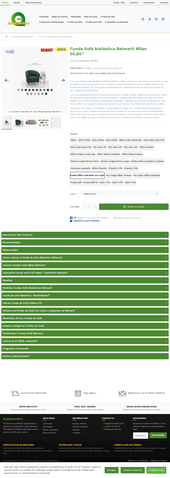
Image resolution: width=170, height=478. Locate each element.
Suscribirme (158, 435)
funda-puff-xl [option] (90, 182)
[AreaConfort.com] (18, 19)
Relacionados (10, 250)
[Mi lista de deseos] (156, 20)
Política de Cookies (158, 460)
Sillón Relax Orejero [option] (132, 154)
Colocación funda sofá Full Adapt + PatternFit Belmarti (35, 272)
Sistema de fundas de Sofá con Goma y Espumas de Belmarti (39, 310)
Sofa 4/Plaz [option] (111, 140)
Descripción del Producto (18, 234)
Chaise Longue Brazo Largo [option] (115, 161)
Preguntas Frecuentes (16, 348)
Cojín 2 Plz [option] (117, 182)
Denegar (111, 470)
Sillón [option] (73, 140)
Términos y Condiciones (137, 460)
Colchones (47, 423)
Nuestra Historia (79, 423)
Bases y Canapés (50, 430)
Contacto (76, 433)
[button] (149, 19)
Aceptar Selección (132, 470)
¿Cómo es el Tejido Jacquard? (20, 341)
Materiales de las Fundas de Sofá (22, 318)
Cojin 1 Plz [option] (104, 182)
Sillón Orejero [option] (146, 147)
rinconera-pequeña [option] (80, 168)
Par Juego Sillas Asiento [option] (119, 175)
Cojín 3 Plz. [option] (130, 182)
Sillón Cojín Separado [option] (130, 140)
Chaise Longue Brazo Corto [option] (84, 161)
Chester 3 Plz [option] (131, 168)
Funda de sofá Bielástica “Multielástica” (26, 295)
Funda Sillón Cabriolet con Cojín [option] (87, 175)
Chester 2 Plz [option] (115, 168)
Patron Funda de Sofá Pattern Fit (22, 303)
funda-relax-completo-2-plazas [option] (147, 161)
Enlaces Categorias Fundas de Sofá (23, 325)
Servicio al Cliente (80, 426)
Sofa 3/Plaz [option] (98, 140)
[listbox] (119, 161)
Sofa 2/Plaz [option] (84, 140)
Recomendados (11, 242)
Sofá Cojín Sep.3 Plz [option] (80, 147)
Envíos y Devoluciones (16, 356)
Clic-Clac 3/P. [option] (131, 147)
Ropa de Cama (49, 433)
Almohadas (48, 426)
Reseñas (7, 280)
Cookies (76, 430)
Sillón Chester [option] (99, 168)
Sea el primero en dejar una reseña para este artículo (97, 73)
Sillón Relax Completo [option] (108, 154)
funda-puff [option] (76, 182)
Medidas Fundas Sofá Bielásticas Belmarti (27, 287)
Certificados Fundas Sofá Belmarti (23, 333)
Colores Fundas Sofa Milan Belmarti (24, 265)
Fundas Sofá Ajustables (23, 37)
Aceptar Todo (156, 470)
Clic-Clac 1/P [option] (100, 147)
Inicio (6, 36)
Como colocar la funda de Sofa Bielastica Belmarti (32, 257)
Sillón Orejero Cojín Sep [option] (82, 154)
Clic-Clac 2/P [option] (115, 147)
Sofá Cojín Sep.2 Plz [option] (154, 140)
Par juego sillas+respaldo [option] (146, 175)
